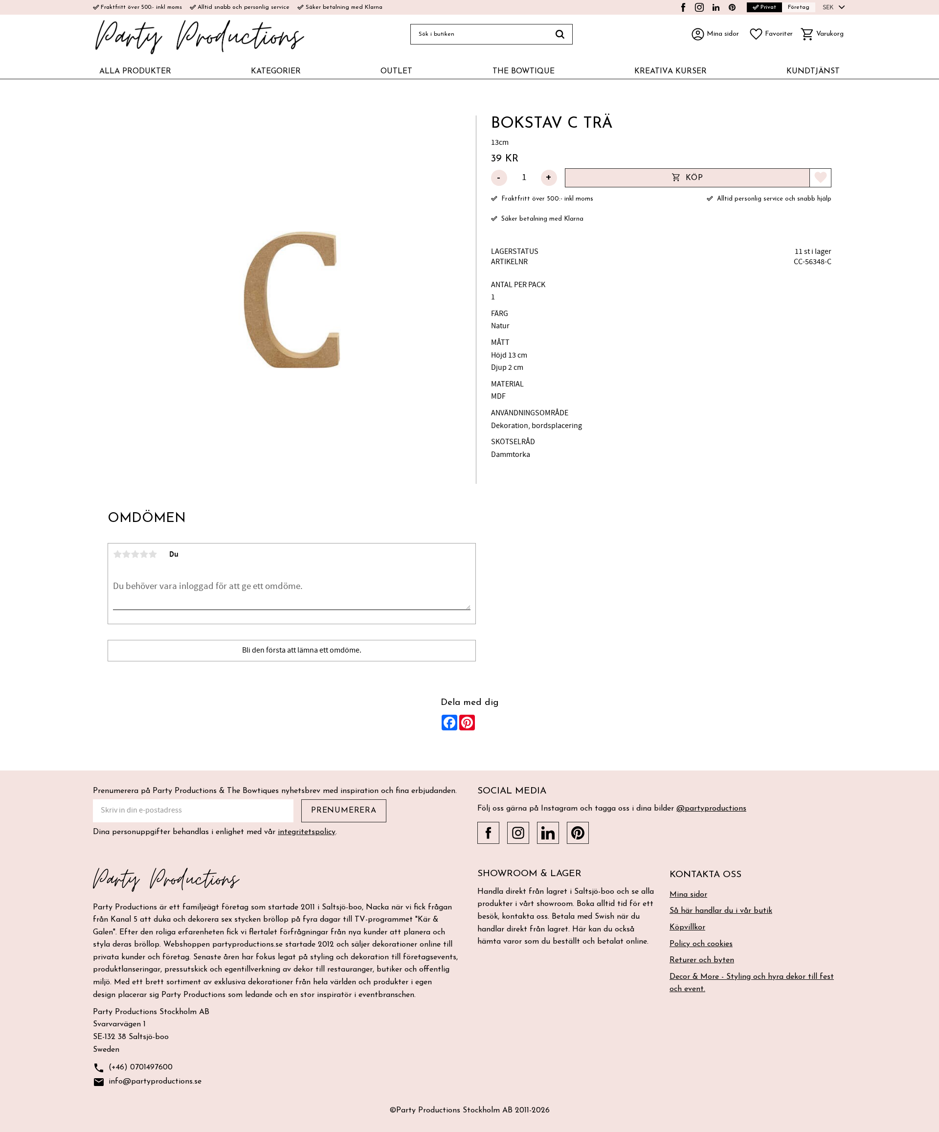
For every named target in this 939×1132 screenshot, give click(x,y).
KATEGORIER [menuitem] (276, 71)
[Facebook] (683, 7)
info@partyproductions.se (147, 1082)
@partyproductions (711, 809)
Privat (764, 7)
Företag (798, 7)
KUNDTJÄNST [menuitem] (813, 71)
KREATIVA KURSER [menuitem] (670, 71)
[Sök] (560, 34)
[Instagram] (699, 7)
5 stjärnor (152, 554)
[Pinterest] (732, 7)
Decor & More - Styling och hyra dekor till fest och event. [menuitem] (752, 983)
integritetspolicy (306, 832)
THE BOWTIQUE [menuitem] (523, 71)
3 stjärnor (135, 554)
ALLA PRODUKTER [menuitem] (135, 71)
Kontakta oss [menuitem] (705, 875)
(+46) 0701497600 (133, 1068)
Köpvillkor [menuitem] (687, 927)
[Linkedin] (716, 7)
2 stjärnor (126, 554)
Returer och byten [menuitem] (702, 960)
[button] (770, 34)
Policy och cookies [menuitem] (701, 944)
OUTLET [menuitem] (396, 71)
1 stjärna (117, 554)
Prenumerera (344, 811)
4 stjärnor (143, 554)
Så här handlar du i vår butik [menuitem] (721, 911)
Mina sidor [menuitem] (688, 895)
